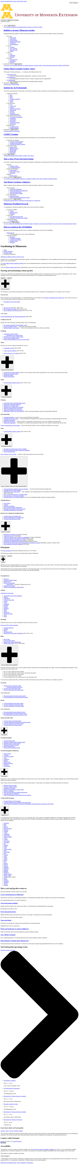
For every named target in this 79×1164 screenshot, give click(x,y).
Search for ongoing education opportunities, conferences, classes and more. (28, 76)
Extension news (14, 59)
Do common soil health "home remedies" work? (15, 325)
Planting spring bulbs (9, 643)
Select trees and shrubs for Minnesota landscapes (15, 792)
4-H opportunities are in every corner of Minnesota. (22, 234)
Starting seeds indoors (9, 376)
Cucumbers (6, 842)
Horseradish (7, 852)
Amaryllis (6, 755)
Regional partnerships (15, 41)
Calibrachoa (7, 598)
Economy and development (16, 141)
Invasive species (14, 212)
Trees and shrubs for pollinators (11, 793)
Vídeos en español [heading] (5, 531)
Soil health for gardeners (10, 1080)
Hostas (5, 630)
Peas (5, 861)
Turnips (5, 883)
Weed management (14, 114)
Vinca (5, 615)
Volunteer (12, 47)
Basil (5, 824)
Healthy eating (13, 175)
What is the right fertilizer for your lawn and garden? (16, 339)
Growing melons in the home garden (13, 725)
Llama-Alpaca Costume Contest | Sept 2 (19, 69)
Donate (11, 51)
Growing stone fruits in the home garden (13, 690)
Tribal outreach (13, 40)
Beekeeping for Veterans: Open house (13, 1119)
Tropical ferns (7, 766)
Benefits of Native (10, 785)
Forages (12, 107)
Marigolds (6, 608)
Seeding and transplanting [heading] (7, 369)
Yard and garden (11, 188)
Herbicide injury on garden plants (12, 491)
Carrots (5, 832)
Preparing (9, 164)
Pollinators (12, 213)
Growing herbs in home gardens (11, 372)
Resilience (12, 242)
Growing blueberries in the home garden (13, 703)
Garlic (5, 848)
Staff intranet (30, 1162)
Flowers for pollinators (9, 583)
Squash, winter (7, 875)
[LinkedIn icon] (5, 1143)
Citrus (5, 757)
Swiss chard (7, 835)
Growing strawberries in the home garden (14, 706)
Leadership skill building (16, 143)
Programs (12, 57)
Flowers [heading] (3, 562)
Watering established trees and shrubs (13, 408)
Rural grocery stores (15, 171)
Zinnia (5, 616)
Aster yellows (7, 503)
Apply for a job (13, 50)
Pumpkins (6, 867)
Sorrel (5, 878)
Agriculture (7, 83)
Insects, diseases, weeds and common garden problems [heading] (14, 486)
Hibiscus (6, 760)
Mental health (13, 150)
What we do (13, 37)
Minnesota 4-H (10, 232)
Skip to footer (23, 1)
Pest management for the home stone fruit (16, 697)
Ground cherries (8, 849)
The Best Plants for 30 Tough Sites (12, 801)
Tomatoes (6, 882)
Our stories (9, 58)
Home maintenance (11, 194)
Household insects (14, 196)
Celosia (5, 601)
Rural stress (13, 152)
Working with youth (12, 235)
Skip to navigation (5, 1)
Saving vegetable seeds (9, 451)
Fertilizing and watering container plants (13, 336)
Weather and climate (12, 219)
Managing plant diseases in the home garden (14, 508)
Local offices (13, 39)
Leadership (12, 55)
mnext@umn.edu (17, 1141)
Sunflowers (6, 612)
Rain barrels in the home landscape (12, 404)
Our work (9, 36)
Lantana (6, 606)
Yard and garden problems (16, 193)
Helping (10, 584)
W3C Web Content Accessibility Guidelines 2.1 (44, 1149)
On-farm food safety (15, 122)
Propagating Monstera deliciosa (11, 745)
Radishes (6, 870)
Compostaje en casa (8, 535)
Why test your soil (8, 307)
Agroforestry (13, 119)
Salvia (5, 611)
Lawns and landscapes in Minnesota (18, 190)
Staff (11, 54)
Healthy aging (13, 147)
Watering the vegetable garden (11, 405)
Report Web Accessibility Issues (8, 1162)
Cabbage (6, 831)
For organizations (11, 77)
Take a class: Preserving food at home (19, 159)
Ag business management (16, 117)
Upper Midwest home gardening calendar (13, 263)
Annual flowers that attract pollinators (13, 595)
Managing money (14, 148)
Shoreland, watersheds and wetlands (19, 218)
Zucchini (6, 885)
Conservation (10, 215)
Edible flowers (7, 581)
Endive (5, 846)
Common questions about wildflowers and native (17, 802)
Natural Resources (8, 199)
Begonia (6, 597)
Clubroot (6, 504)
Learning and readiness (15, 239)
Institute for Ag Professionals (15, 88)
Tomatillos (6, 881)
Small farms (13, 124)
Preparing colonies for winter (11, 1104)
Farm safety (13, 121)
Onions (5, 859)
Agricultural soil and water (16, 216)
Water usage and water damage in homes (20, 197)
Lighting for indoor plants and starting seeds (14, 742)
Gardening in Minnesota (16, 189)
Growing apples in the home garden (12, 685)
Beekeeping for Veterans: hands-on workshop (15, 1096)
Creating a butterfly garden (10, 580)
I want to (9, 45)
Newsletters (13, 61)
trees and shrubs (7, 550)
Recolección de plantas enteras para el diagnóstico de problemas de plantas (22, 542)
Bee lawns (6, 579)
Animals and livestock (12, 93)
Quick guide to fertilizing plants (11, 338)
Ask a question (13, 48)
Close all (9, 278)
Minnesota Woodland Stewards (16, 204)
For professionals (11, 80)
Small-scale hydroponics (10, 422)
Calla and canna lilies (9, 600)
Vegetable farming (14, 128)
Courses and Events (9, 64)
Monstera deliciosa (8, 763)
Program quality (14, 241)
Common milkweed (8, 627)
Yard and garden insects (15, 192)
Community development (13, 140)
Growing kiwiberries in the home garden (13, 723)
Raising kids (13, 151)
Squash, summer (8, 874)
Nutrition (9, 174)
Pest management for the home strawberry (15, 715)
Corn (11, 104)
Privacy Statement (21, 1162)
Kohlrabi (6, 854)
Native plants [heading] (4, 776)
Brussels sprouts (8, 828)
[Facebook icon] (1, 1143)
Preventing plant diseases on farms (12, 519)
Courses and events (11, 74)
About (5, 25)
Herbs (5, 850)
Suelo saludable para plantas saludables (13, 544)
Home (5, 250)
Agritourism (13, 118)
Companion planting (9, 417)
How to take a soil (10, 309)
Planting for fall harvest (9, 421)
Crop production (11, 103)
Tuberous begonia (8, 613)
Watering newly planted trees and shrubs (13, 407)
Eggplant (6, 845)
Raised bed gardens (8, 375)
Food (5, 154)
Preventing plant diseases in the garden (13, 510)
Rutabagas (6, 872)
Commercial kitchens (15, 167)
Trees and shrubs (6, 920)
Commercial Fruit (14, 126)
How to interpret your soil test (13, 310)
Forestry (12, 211)
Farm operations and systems (14, 115)
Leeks (5, 856)
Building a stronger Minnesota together (19, 30)
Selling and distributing (12, 168)
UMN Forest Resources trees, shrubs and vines (17, 795)
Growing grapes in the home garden (12, 721)
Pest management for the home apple (15, 696)
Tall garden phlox (8, 632)
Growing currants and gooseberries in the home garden (17, 722)
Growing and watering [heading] (6, 396)
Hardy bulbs (7, 639)
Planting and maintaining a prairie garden (14, 587)
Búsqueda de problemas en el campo (13, 534)
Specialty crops (10, 125)
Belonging (12, 237)
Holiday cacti (7, 762)
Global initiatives (14, 44)
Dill (5, 843)
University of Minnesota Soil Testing (54, 297)
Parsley (5, 860)
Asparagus (6, 823)
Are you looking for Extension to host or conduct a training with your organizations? (30, 78)
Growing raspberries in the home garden (13, 704)
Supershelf (12, 173)
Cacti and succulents (9, 756)
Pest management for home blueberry (14, 712)
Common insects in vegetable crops (12, 516)
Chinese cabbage (8, 837)
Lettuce (5, 857)
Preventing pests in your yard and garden (14, 497)
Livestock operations (15, 99)
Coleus (5, 602)
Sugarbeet (12, 113)
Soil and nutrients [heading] (5, 289)
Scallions (6, 877)
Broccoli (6, 827)
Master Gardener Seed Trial (12, 267)
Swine (11, 102)
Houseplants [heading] (4, 734)
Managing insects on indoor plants (12, 743)
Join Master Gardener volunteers (17, 182)
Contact (9, 52)
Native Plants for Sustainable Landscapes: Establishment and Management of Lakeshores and (29, 804)
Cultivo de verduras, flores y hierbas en (13, 537)
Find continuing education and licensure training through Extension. (26, 81)
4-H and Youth (7, 222)
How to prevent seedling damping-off (13, 507)
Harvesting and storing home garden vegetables (15, 449)
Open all (3, 278)
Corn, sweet (7, 841)
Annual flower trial (7, 593)
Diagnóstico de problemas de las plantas (13, 541)
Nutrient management (15, 108)
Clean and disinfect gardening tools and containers (16, 489)
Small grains (13, 110)
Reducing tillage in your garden (11, 328)
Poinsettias (6, 764)
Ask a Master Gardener (8, 935)
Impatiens (6, 605)
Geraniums (6, 604)
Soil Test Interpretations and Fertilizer (13, 316)
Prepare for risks (14, 220)
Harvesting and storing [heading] (6, 446)
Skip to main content (15, 1)
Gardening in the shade (9, 420)
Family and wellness (12, 145)
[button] (23, 27)
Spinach (6, 879)
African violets (7, 753)
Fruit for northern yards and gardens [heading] (9, 664)
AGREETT (13, 43)
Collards (6, 839)
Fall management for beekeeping (12, 1088)
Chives (5, 838)
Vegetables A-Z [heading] (4, 815)
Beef (11, 95)
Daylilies (6, 629)
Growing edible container (12, 382)
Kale (5, 853)
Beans (5, 825)
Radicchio (6, 868)
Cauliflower (6, 834)
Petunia (5, 609)
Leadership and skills (15, 238)
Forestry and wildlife (12, 209)
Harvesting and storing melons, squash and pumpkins (17, 450)
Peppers (6, 863)
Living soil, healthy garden (10, 326)
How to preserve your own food (8, 454)
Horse (11, 97)
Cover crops (13, 106)
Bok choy (6, 830)
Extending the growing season (11, 418)
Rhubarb (6, 871)
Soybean (12, 111)
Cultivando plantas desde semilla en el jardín (14, 538)
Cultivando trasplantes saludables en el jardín (15, 540)
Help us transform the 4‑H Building (18, 227)
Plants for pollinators (9, 791)
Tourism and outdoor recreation (17, 144)
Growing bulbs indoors (9, 640)
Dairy (11, 96)
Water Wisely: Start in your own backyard (14, 411)
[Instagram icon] (4, 1143)
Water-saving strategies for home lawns (13, 410)
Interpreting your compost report (15, 335)
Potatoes (6, 866)
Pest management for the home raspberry (15, 713)
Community (7, 129)
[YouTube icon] (2, 1143)
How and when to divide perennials (9, 625)
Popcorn (6, 864)
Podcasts (12, 62)
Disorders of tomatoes (9, 506)
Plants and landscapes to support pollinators (15, 929)
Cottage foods (13, 170)
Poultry (11, 100)
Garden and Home (8, 177)
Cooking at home (14, 166)
